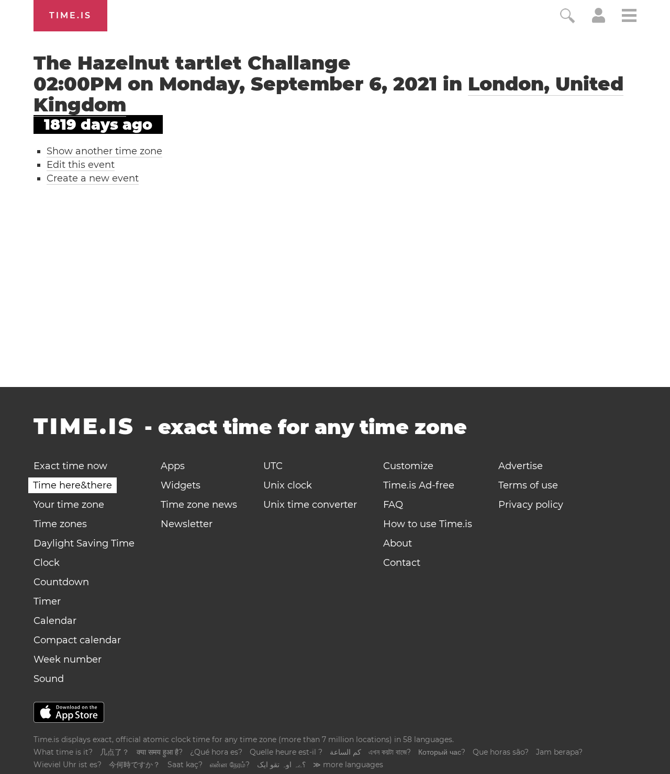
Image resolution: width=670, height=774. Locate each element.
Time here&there (72, 485)
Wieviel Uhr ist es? (68, 764)
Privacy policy (530, 504)
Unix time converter (310, 504)
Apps (173, 466)
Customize (408, 466)
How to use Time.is (427, 524)
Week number (68, 659)
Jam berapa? (559, 752)
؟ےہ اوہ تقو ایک (281, 764)
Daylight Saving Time (84, 543)
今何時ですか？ (134, 764)
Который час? (441, 752)
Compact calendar (77, 640)
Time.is (70, 15)
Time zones (60, 524)
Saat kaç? (185, 764)
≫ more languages (348, 764)
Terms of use (528, 485)
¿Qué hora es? (216, 752)
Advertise (520, 466)
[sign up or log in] (598, 20)
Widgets (180, 485)
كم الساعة (345, 752)
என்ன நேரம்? (230, 764)
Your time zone (69, 504)
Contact (401, 562)
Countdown (61, 582)
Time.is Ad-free (418, 485)
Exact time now (70, 466)
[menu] (629, 17)
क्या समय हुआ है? (160, 752)
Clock (47, 562)
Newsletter (187, 524)
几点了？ (114, 752)
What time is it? (63, 752)
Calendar (55, 621)
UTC (273, 466)
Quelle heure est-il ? (286, 752)
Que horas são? (501, 752)
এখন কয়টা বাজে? (389, 752)
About (397, 543)
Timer (47, 601)
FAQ (393, 504)
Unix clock (287, 485)
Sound (49, 679)
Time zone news (199, 504)
